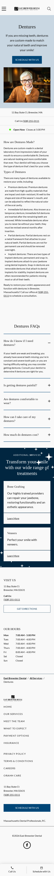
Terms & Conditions (18, 761)
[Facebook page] (27, 845)
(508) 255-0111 (31, 120)
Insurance (11, 742)
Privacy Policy (15, 753)
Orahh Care (12, 775)
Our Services (13, 713)
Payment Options (16, 735)
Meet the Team (14, 721)
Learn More (13, 518)
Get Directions (27, 608)
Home (8, 706)
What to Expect (15, 728)
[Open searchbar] (49, 8)
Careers (9, 768)
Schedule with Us (27, 59)
